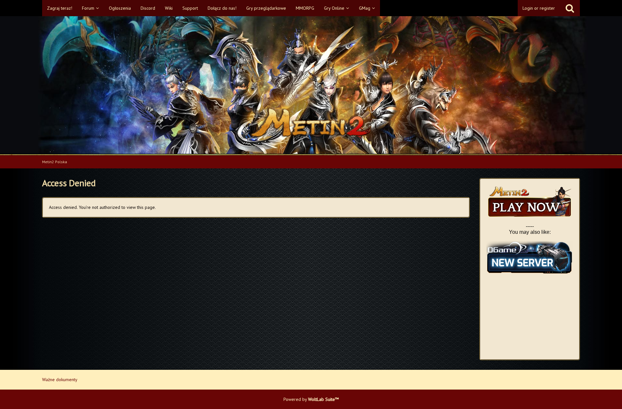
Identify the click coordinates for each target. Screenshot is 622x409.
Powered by (311, 399)
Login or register (539, 8)
